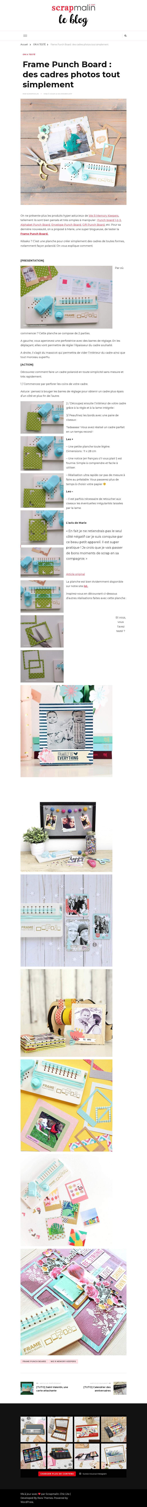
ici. (86, 586)
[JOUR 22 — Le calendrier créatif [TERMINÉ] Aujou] (87, 1429)
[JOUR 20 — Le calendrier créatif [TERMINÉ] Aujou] (33, 1456)
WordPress (27, 1502)
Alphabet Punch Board (35, 224)
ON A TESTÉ (29, 54)
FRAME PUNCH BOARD (34, 1361)
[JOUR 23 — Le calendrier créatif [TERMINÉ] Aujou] (60, 1429)
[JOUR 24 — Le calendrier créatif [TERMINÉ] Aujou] (33, 1429)
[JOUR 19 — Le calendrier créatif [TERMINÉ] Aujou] (60, 1456)
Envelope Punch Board (66, 224)
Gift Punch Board (93, 224)
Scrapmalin (33, 94)
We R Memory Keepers (103, 215)
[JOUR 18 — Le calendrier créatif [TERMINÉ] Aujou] (87, 1456)
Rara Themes (45, 1498)
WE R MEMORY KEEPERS (63, 1361)
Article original (75, 574)
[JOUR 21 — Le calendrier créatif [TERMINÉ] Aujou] (113, 1429)
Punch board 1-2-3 (109, 220)
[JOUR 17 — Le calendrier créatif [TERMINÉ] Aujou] (113, 1456)
